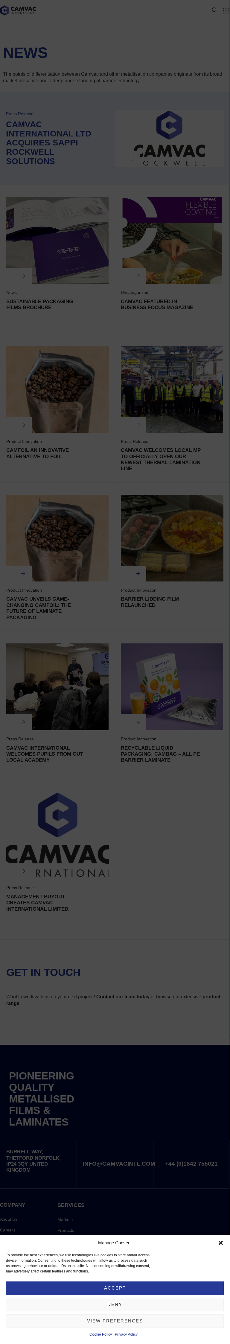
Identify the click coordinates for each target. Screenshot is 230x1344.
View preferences (115, 1320)
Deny (114, 1304)
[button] (221, 1243)
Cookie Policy (100, 1334)
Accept (115, 1287)
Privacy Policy (126, 1334)
